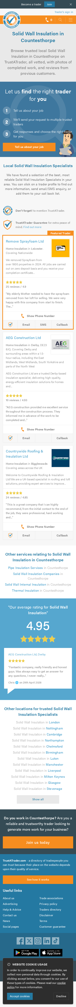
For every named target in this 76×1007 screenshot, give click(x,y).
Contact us (10, 915)
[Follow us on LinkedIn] (47, 941)
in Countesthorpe (38, 567)
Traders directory (50, 909)
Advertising (10, 904)
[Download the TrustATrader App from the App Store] (51, 952)
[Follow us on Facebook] (20, 941)
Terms (43, 921)
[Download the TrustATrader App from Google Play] (26, 952)
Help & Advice (12, 909)
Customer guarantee (52, 926)
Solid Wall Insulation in (38, 722)
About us (8, 898)
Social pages (11, 926)
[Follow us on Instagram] (38, 941)
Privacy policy (48, 904)
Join (48, 4)
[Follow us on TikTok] (55, 941)
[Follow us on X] (29, 941)
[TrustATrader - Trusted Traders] (12, 17)
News (6, 921)
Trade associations (51, 898)
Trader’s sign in (64, 12)
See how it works (38, 879)
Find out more (32, 227)
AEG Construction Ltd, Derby (27, 654)
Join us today (38, 842)
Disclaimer (46, 915)
